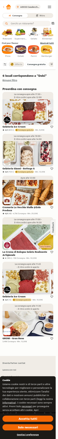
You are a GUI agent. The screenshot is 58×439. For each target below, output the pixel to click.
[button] (6, 6)
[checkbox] (8, 51)
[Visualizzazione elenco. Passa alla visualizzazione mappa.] (53, 23)
